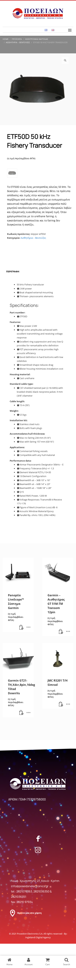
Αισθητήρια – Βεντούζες (33, 237)
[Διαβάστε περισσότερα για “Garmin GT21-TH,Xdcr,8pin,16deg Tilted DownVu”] (21, 712)
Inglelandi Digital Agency (38, 937)
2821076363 (24, 891)
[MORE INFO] (28, 627)
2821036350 (41, 891)
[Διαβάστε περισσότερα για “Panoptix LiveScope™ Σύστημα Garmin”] (21, 627)
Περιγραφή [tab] (12, 271)
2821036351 (18, 897)
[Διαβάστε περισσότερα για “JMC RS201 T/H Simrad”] (61, 704)
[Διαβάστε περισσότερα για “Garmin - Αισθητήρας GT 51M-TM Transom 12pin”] (61, 631)
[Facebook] (38, 838)
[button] (65, 60)
